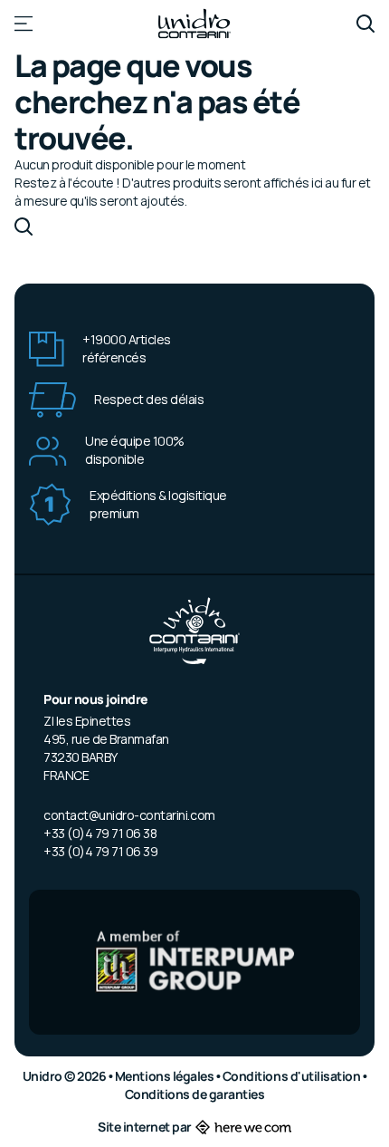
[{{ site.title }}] (194, 23)
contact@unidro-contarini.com (129, 815)
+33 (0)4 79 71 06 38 (100, 833)
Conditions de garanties (195, 1094)
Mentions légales (165, 1075)
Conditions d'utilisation (293, 1075)
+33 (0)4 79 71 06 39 (100, 851)
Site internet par (145, 1126)
